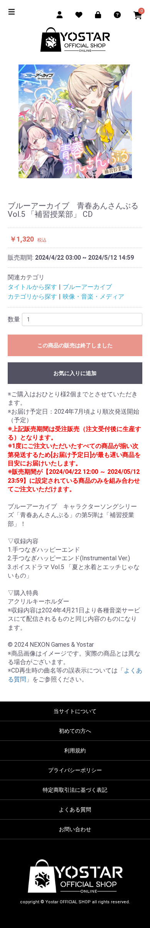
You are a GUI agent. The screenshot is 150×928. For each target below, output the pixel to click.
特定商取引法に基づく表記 (75, 790)
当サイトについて (75, 711)
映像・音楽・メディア (93, 296)
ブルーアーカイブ (87, 287)
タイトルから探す (32, 287)
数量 (14, 319)
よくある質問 (75, 809)
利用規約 (75, 750)
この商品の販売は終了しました (75, 345)
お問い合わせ (75, 829)
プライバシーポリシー (75, 770)
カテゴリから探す (32, 296)
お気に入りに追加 (75, 373)
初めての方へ (75, 731)
